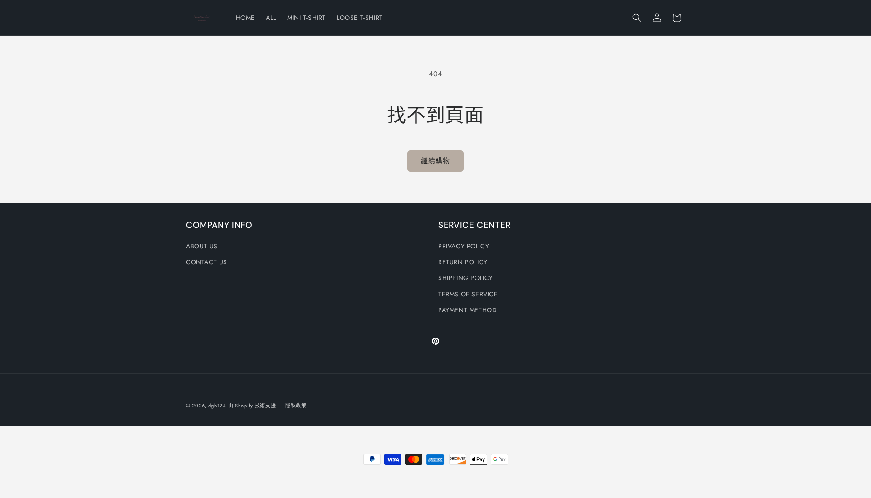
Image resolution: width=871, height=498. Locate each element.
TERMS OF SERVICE (468, 294)
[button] (637, 18)
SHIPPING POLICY (465, 277)
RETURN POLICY (463, 261)
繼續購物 (435, 161)
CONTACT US (206, 261)
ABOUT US (202, 246)
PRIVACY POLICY (463, 246)
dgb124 (217, 405)
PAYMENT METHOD (467, 309)
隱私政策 (296, 405)
